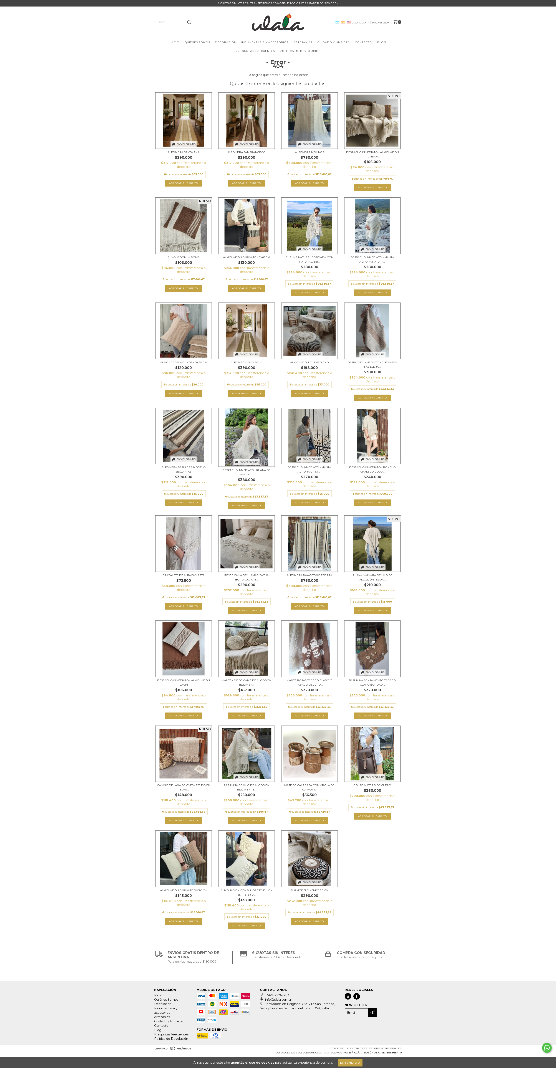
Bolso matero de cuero (372, 785)
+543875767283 (277, 995)
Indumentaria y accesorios (264, 42)
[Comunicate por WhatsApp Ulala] (547, 1048)
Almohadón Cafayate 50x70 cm (183, 890)
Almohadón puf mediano (309, 362)
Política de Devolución (300, 51)
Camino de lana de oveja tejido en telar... (183, 787)
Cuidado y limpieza (333, 42)
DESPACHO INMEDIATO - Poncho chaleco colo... (372, 469)
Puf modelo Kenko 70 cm (309, 890)
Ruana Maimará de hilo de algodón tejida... (372, 577)
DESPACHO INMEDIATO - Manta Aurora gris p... (309, 469)
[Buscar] (189, 22)
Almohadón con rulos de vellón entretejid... (246, 892)
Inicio (174, 42)
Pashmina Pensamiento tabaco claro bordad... (372, 682)
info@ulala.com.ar (278, 1000)
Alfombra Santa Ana (183, 152)
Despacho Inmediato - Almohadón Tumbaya (372, 154)
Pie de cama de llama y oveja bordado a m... (246, 577)
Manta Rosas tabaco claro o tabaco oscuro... (309, 682)
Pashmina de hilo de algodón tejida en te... (246, 787)
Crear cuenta (360, 22)
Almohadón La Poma (183, 257)
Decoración (225, 42)
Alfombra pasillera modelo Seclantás (184, 469)
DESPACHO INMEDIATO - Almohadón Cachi (183, 682)
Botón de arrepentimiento (383, 1052)
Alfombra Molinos (309, 152)
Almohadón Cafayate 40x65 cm (246, 257)
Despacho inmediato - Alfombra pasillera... (372, 364)
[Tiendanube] (173, 1049)
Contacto (363, 42)
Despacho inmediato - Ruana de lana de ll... (246, 472)
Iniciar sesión (380, 22)
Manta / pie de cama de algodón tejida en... (246, 682)
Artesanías (302, 42)
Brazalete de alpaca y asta (183, 575)
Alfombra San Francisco (246, 152)
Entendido (350, 1062)
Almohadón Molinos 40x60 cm (183, 362)
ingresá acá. (351, 1052)
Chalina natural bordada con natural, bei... (309, 259)
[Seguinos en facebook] (356, 996)
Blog (381, 42)
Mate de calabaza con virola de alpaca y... (309, 787)
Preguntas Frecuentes (255, 51)
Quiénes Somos (197, 42)
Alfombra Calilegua (246, 362)
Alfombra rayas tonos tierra (309, 575)
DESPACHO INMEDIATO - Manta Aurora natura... (372, 259)
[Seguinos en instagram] (348, 996)
